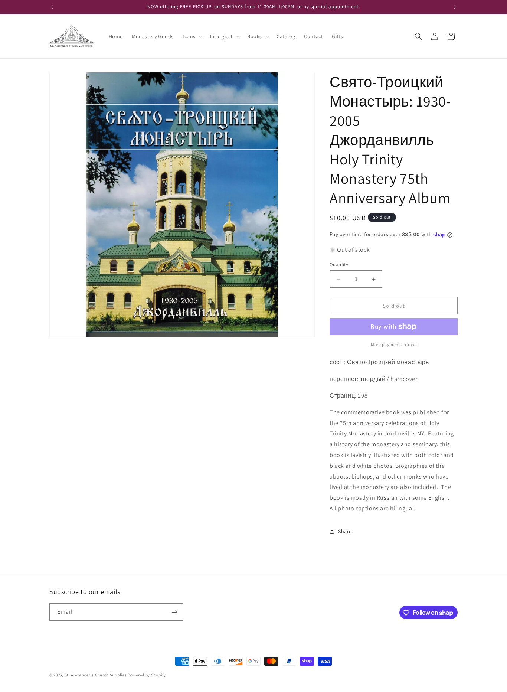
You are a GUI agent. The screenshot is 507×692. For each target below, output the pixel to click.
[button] (192, 36)
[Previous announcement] (52, 7)
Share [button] (345, 531)
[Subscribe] (174, 612)
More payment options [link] (393, 344)
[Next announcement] (455, 7)
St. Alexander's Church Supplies (96, 675)
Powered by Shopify (147, 675)
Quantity (339, 264)
